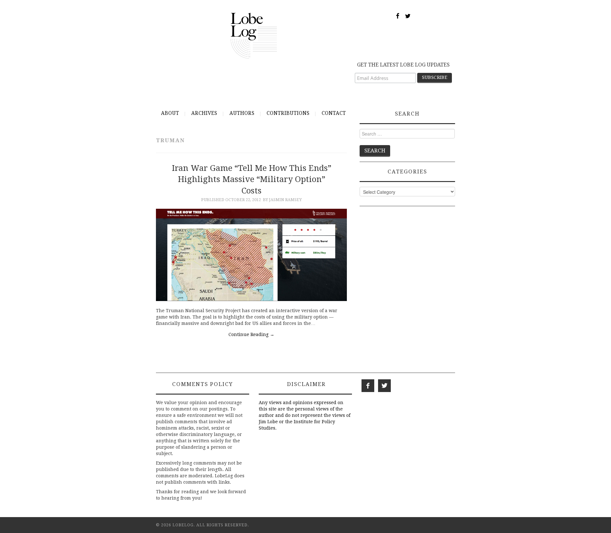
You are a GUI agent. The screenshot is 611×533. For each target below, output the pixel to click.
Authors (242, 113)
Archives (204, 113)
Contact (334, 113)
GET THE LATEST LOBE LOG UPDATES (403, 65)
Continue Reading (251, 334)
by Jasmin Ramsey (282, 199)
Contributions (288, 113)
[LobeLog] (254, 35)
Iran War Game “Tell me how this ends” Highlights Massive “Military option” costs (251, 179)
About (170, 113)
